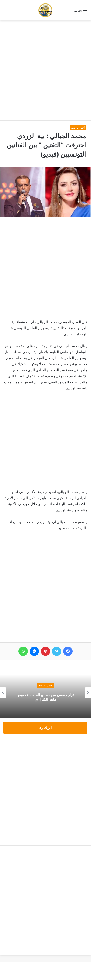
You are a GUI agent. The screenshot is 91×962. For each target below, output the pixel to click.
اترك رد (45, 727)
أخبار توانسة (78, 127)
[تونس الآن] (45, 10)
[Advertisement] (45, 70)
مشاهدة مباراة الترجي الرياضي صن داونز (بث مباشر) (40, 696)
